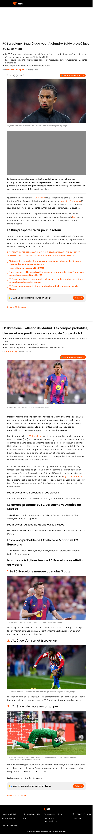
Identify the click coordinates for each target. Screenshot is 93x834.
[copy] (22, 75)
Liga (74, 217)
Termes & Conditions (53, 814)
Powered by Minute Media (41, 832)
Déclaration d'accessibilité (50, 820)
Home (9, 307)
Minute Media (8, 818)
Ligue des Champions (70, 201)
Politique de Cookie (31, 814)
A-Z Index (77, 818)
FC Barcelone (38, 197)
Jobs (24, 818)
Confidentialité (9, 814)
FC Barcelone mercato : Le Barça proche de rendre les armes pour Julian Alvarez (44, 287)
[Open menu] (6, 3)
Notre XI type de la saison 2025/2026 (26, 268)
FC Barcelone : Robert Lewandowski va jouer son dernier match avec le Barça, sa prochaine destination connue (46, 280)
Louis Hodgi (11, 351)
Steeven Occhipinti (15, 69)
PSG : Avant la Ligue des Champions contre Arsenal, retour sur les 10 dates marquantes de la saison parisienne (45, 262)
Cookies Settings (10, 825)
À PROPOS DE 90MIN (82, 814)
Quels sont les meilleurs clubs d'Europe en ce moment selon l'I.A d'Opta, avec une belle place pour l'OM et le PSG (46, 273)
